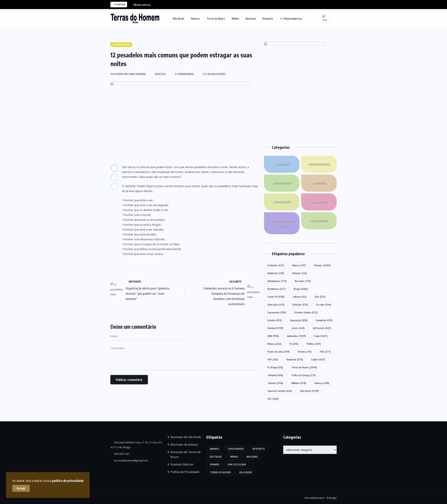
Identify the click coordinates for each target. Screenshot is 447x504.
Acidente (275, 265)
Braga (301, 288)
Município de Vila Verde (185, 437)
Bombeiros (276, 288)
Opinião (319, 202)
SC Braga (275, 367)
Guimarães (296, 335)
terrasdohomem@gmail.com (130, 460)
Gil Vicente (322, 328)
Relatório (294, 359)
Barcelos (303, 281)
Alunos (299, 265)
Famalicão (324, 320)
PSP (272, 359)
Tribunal (275, 375)
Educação (275, 304)
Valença (321, 383)
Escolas (323, 304)
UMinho (298, 383)
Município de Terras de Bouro (185, 454)
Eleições (300, 304)
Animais (299, 273)
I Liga (320, 335)
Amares (195, 18)
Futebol (275, 328)
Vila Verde (178, 18)
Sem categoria (237, 464)
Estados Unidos (305, 312)
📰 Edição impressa (291, 18)
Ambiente (275, 273)
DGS (320, 296)
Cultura (299, 296)
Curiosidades (318, 164)
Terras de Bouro (216, 18)
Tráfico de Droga (303, 375)
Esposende (276, 312)
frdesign (332, 497)
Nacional (251, 18)
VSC (272, 398)
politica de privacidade (67, 481)
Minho (235, 18)
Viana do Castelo (279, 390)
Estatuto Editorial (181, 464)
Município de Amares (184, 444)
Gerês (298, 328)
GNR (273, 335)
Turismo (275, 383)
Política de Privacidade (184, 472)
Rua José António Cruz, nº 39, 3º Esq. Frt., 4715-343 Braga (136, 445)
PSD (325, 351)
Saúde (318, 359)
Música (274, 343)
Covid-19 (275, 296)
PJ (294, 343)
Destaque (216, 456)
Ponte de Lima (278, 351)
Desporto (267, 18)
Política (313, 343)
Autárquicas (277, 281)
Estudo (274, 320)
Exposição (298, 320)
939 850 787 (121, 454)
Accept (21, 488)
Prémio (305, 351)
